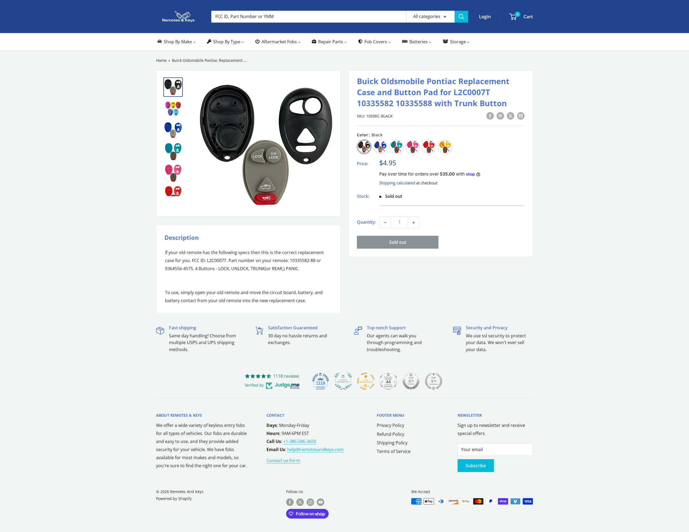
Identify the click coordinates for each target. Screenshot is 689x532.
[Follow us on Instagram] (310, 502)
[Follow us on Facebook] (290, 502)
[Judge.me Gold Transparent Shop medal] (365, 381)
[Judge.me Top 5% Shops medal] (411, 381)
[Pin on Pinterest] (500, 116)
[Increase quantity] (413, 222)
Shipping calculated (397, 182)
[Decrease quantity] (385, 222)
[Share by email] (521, 116)
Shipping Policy (392, 443)
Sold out (397, 242)
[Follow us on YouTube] (320, 502)
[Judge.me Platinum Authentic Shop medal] (343, 381)
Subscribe (476, 466)
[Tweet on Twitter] (510, 116)
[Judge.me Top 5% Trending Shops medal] (433, 381)
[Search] (461, 17)
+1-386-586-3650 (299, 441)
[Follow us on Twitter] (300, 502)
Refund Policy (390, 434)
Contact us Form (283, 460)
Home (161, 60)
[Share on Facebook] (490, 116)
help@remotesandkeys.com (315, 449)
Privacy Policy (390, 425)
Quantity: (366, 222)
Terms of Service (393, 451)
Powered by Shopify (174, 498)
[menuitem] (176, 42)
